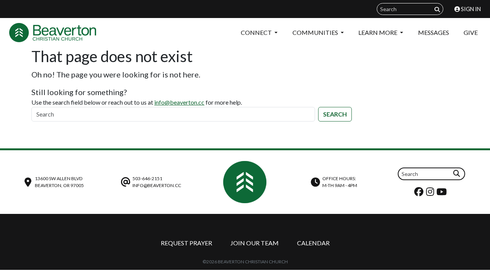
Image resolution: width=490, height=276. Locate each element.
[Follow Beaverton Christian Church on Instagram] (431, 193)
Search (335, 114)
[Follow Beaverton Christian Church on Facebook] (419, 193)
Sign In (470, 9)
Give (471, 32)
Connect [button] (257, 32)
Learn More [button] (378, 32)
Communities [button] (315, 32)
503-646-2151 (147, 178)
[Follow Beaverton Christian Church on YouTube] (442, 193)
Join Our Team (254, 242)
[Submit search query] (437, 9)
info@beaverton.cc (179, 102)
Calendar (313, 242)
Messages (433, 32)
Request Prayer (186, 242)
